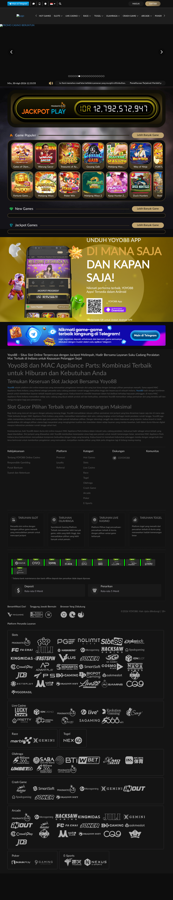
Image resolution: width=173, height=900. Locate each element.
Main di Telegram (19, 4)
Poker (158, 16)
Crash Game (130, 16)
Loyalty (60, 463)
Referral (60, 468)
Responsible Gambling (18, 463)
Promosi (60, 457)
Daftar (153, 4)
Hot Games (45, 16)
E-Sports (87, 503)
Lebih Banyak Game (148, 135)
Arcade (145, 16)
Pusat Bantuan (15, 468)
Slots (57, 16)
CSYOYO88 (124, 458)
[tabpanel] (86, 52)
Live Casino (72, 16)
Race (86, 16)
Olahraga (112, 16)
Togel (97, 16)
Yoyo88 (10, 388)
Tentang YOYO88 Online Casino (23, 457)
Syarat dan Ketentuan (18, 473)
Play (58, 111)
